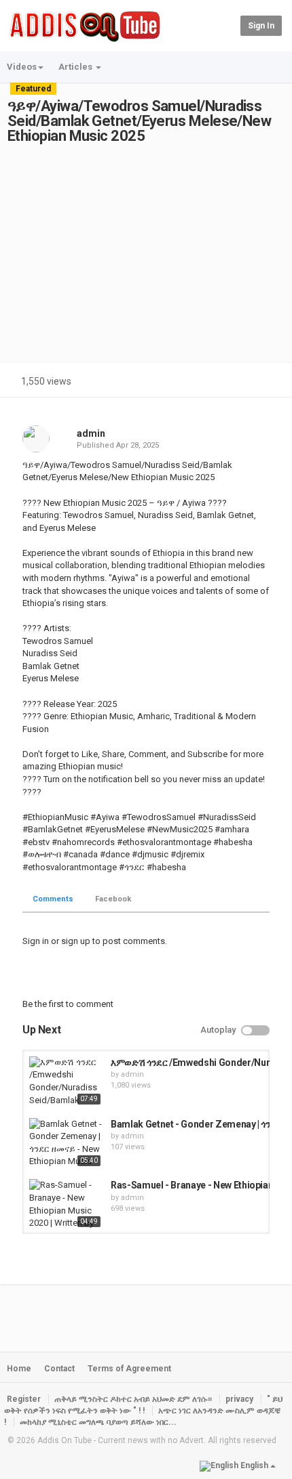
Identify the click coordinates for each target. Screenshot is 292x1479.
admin (91, 433)
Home (19, 1368)
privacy (239, 1399)
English (254, 1465)
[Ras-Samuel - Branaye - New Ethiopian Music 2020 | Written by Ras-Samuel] (66, 1204)
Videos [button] (22, 67)
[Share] (236, 383)
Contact (59, 1368)
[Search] (227, 25)
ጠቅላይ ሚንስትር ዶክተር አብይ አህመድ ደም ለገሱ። (133, 1399)
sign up (75, 941)
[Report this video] (269, 383)
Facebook (113, 899)
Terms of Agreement (129, 1368)
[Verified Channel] (111, 433)
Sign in (261, 25)
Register (24, 1399)
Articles (76, 67)
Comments (53, 899)
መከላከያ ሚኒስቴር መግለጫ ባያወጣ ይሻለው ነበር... (98, 1422)
